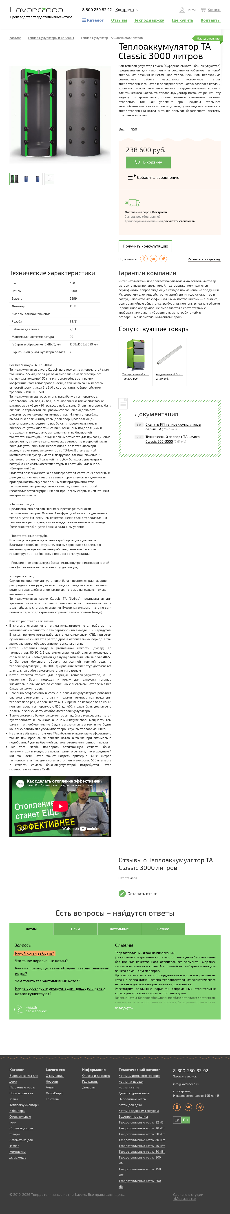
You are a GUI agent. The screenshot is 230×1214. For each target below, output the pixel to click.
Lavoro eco (55, 1069)
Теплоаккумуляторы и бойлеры (51, 38)
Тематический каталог (139, 1069)
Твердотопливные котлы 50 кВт (142, 1151)
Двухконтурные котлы (134, 1093)
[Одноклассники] (144, 258)
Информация (94, 1069)
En (177, 1119)
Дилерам (88, 1087)
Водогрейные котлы (133, 1116)
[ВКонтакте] (153, 258)
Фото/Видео (54, 1093)
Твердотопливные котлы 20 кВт (142, 1134)
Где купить (90, 1081)
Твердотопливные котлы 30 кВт (142, 1140)
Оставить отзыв (142, 893)
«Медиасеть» (184, 1198)
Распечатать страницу (204, 259)
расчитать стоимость (179, 221)
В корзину (152, 161)
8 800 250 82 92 (97, 9)
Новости (52, 1081)
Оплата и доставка (96, 1075)
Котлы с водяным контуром (139, 1110)
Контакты (52, 1099)
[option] (60, 115)
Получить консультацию (145, 245)
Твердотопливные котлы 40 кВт (142, 1146)
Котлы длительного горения (139, 1075)
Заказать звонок (185, 1076)
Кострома (124, 9)
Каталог (15, 38)
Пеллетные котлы (22, 1087)
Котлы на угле (129, 1087)
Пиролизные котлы (132, 1099)
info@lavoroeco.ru (186, 1084)
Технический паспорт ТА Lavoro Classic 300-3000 (173, 438)
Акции (50, 1087)
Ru (185, 1119)
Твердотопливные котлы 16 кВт (142, 1128)
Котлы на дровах (131, 1081)
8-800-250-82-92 (190, 1070)
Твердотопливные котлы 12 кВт (142, 1122)
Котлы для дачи (130, 1105)
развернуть (124, 1008)
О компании (55, 1075)
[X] (163, 258)
